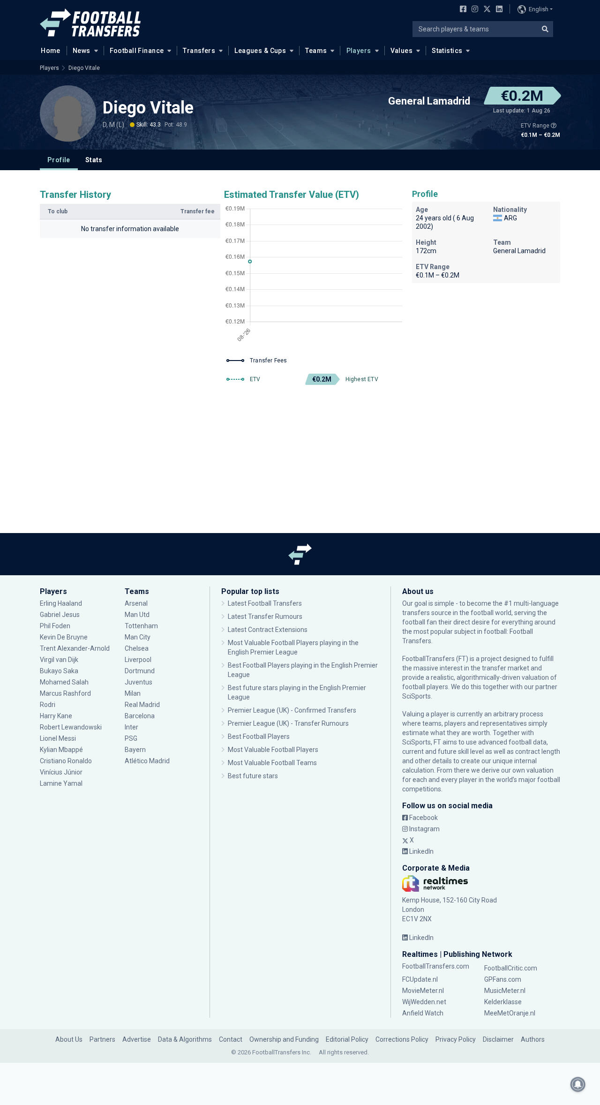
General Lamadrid (429, 101)
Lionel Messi (58, 738)
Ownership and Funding (284, 1039)
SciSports (416, 696)
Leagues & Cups (260, 50)
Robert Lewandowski (71, 727)
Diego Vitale (84, 68)
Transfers (199, 50)
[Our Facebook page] (461, 10)
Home (50, 50)
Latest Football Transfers (265, 603)
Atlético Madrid (147, 761)
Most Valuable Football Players (273, 749)
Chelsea (137, 648)
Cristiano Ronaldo (66, 761)
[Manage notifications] (577, 1084)
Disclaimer (498, 1039)
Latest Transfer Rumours (265, 616)
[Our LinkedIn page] (497, 10)
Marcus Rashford (65, 693)
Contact (230, 1039)
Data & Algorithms (185, 1039)
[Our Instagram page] (473, 10)
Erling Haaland (61, 603)
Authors (533, 1039)
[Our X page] (486, 10)
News (81, 50)
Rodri (47, 704)
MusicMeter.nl (504, 990)
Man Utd (137, 614)
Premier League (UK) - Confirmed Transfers (292, 710)
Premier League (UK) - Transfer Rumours (288, 723)
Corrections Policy (401, 1039)
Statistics (447, 50)
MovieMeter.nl (423, 990)
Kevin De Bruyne (64, 637)
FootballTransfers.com (435, 966)
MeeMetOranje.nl (509, 1013)
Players (358, 50)
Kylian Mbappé (62, 749)
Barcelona (140, 716)
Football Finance (137, 50)
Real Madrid (142, 704)
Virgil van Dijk (60, 659)
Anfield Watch (422, 1013)
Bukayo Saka (59, 671)
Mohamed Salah (64, 682)
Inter (131, 727)
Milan (133, 693)
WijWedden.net (424, 1002)
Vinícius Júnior (61, 772)
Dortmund (140, 671)
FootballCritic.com (510, 968)
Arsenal (136, 603)
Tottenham (141, 626)
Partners (102, 1039)
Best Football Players (259, 736)
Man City (137, 637)
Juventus (138, 682)
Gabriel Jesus (60, 614)
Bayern (135, 749)
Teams (316, 50)
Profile (58, 160)
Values (401, 50)
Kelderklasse (503, 1002)
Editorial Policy (347, 1039)
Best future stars (253, 776)
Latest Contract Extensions (268, 629)
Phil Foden (55, 626)
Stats (94, 160)
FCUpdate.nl (420, 979)
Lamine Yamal (61, 783)
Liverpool (138, 659)
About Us (68, 1039)
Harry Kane (57, 716)
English (538, 9)
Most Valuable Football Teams (272, 763)
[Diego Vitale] (68, 113)
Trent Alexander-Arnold (75, 648)
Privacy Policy (455, 1039)
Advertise (136, 1039)
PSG (131, 738)
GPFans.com (502, 979)
